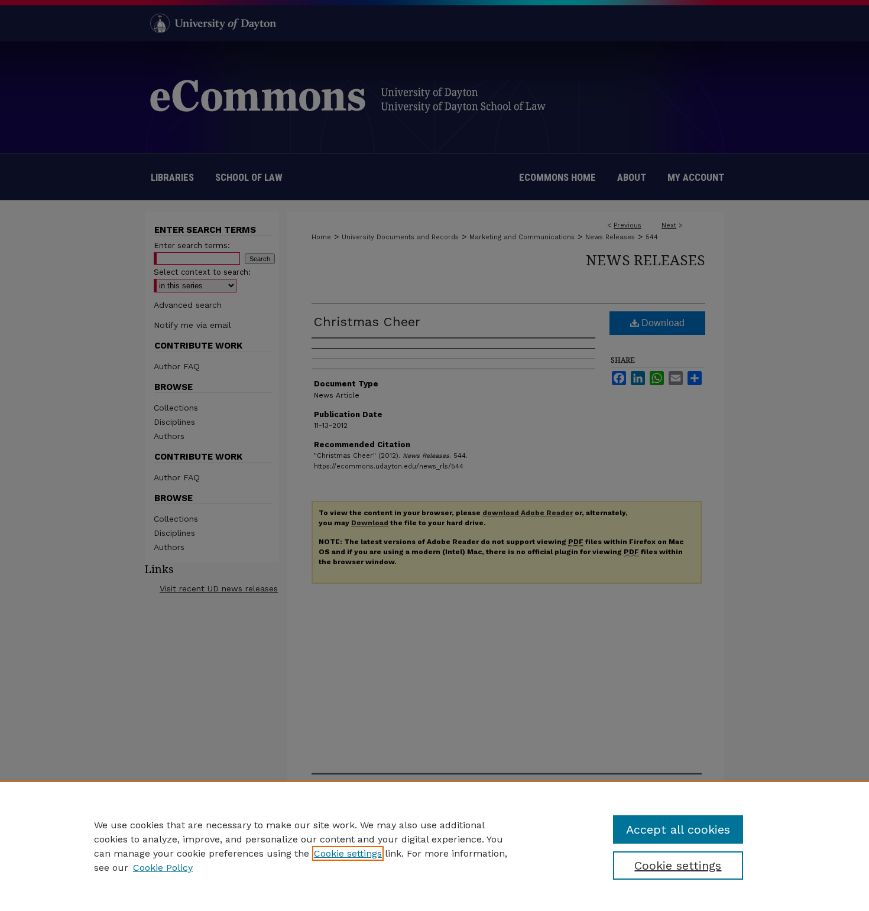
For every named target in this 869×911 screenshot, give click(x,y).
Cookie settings (348, 853)
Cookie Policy (163, 867)
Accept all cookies (678, 829)
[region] (434, 846)
